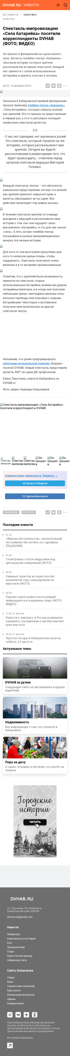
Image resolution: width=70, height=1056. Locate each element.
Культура (8, 19)
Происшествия (16, 947)
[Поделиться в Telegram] (48, 86)
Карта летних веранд (19, 955)
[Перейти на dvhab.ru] (12, 5)
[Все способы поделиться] (65, 86)
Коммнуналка (15, 1003)
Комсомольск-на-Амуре (21, 938)
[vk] (18, 1014)
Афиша (11, 999)
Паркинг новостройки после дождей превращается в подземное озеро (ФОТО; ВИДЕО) (34, 600)
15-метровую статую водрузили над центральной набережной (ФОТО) (30, 561)
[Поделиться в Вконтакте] (53, 86)
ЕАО (9, 942)
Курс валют (14, 990)
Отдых (11, 977)
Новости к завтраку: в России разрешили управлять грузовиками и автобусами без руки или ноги (35, 621)
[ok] (34, 1014)
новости (31, 5)
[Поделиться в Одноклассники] (59, 86)
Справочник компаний (20, 986)
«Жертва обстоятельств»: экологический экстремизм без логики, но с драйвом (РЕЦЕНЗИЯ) (34, 542)
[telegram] (10, 1014)
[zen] (26, 1014)
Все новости (11, 15)
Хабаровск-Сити (17, 960)
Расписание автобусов (20, 994)
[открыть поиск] (65, 5)
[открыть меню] (58, 5)
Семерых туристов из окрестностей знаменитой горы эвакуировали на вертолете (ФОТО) (30, 580)
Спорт (10, 951)
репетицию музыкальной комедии (26, 363)
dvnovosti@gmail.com (19, 916)
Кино (10, 981)
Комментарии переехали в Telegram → (31, 475)
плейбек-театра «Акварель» (46, 105)
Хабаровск (30, 15)
